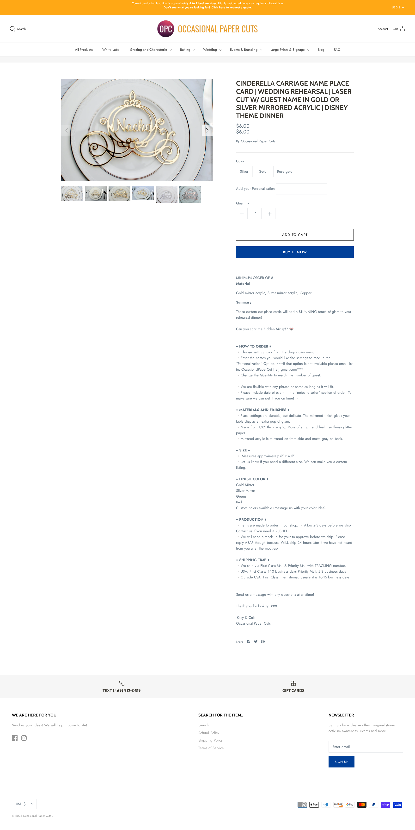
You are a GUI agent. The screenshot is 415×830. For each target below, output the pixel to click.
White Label (111, 49)
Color (240, 161)
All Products (84, 49)
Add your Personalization (255, 188)
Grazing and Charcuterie (148, 49)
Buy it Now (295, 252)
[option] (137, 130)
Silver (244, 171)
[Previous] (66, 130)
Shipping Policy (210, 740)
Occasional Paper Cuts (258, 141)
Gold (263, 171)
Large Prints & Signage (287, 49)
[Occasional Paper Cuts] (207, 29)
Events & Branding (243, 49)
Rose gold (285, 171)
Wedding (210, 49)
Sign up (341, 762)
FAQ (337, 49)
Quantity (242, 203)
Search (203, 725)
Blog (321, 49)
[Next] (207, 130)
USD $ (396, 7)
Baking (185, 49)
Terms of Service (211, 748)
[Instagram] (24, 738)
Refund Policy (208, 732)
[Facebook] (15, 738)
